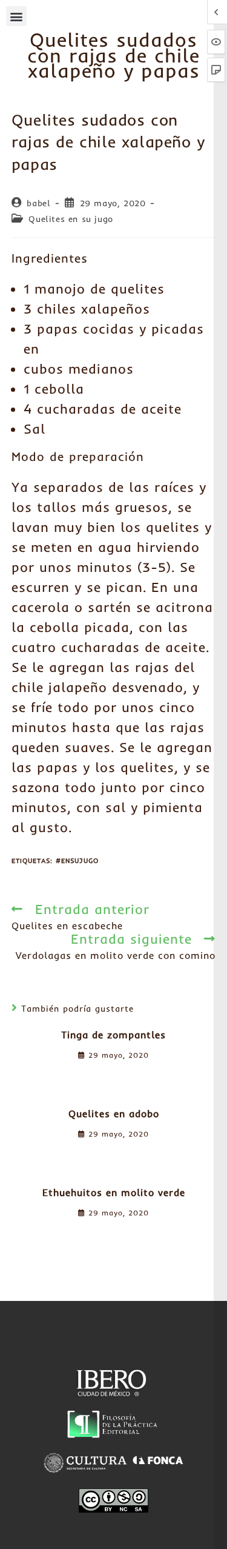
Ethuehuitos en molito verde (113, 1192)
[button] (16, 16)
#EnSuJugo (77, 860)
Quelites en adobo (113, 1113)
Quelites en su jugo (70, 218)
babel (38, 203)
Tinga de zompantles (113, 1035)
